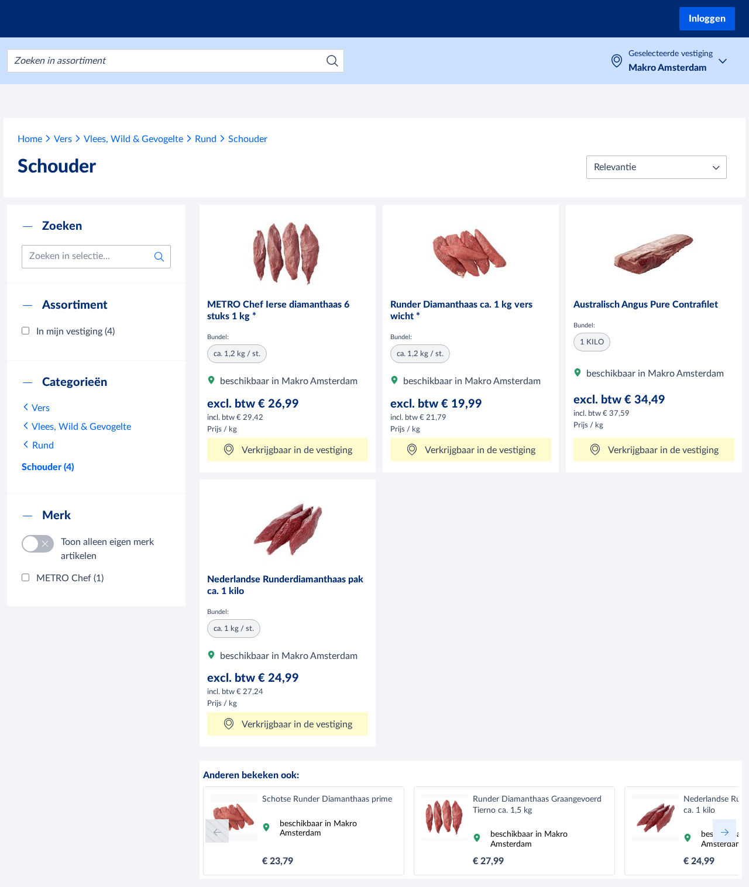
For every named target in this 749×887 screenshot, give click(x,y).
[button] (656, 167)
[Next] (724, 831)
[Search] (332, 61)
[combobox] (175, 61)
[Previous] (217, 831)
